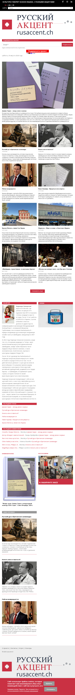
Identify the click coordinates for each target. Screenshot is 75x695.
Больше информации (31, 691)
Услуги (21, 648)
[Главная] (37, 24)
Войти (5, 8)
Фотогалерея (43, 453)
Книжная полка (8, 453)
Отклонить (51, 689)
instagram (67, 1)
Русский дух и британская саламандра (14, 410)
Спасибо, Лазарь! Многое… (11, 432)
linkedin (71, 1)
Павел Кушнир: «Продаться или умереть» (15, 420)
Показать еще (37, 291)
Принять (49, 683)
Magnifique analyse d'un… (10, 448)
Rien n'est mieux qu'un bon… (11, 438)
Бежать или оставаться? (10, 413)
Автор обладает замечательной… (13, 435)
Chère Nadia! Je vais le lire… (10, 441)
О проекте (5, 648)
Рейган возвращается (9, 416)
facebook (63, 1)
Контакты (14, 648)
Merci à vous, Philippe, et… (10, 445)
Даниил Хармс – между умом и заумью (15, 407)
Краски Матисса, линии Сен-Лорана (14, 423)
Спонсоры (28, 648)
